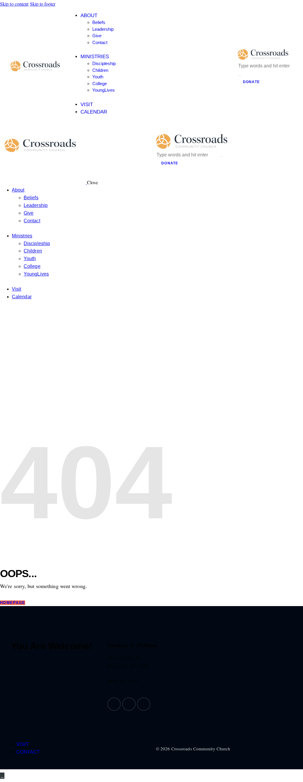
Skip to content (14, 4)
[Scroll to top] (2, 776)
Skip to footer (42, 4)
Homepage (12, 602)
